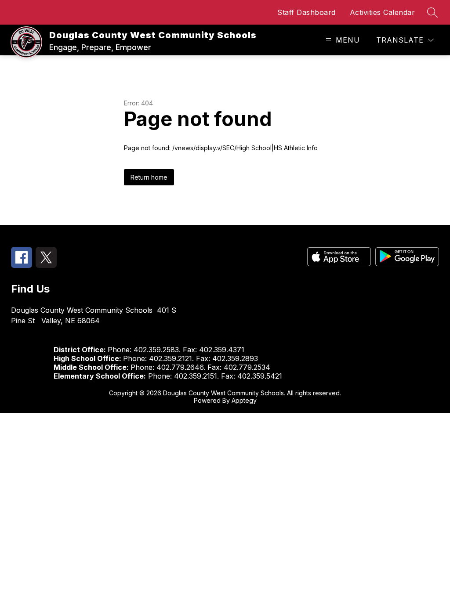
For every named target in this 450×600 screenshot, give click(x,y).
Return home (149, 177)
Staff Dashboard (306, 12)
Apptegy (244, 400)
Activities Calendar (382, 12)
